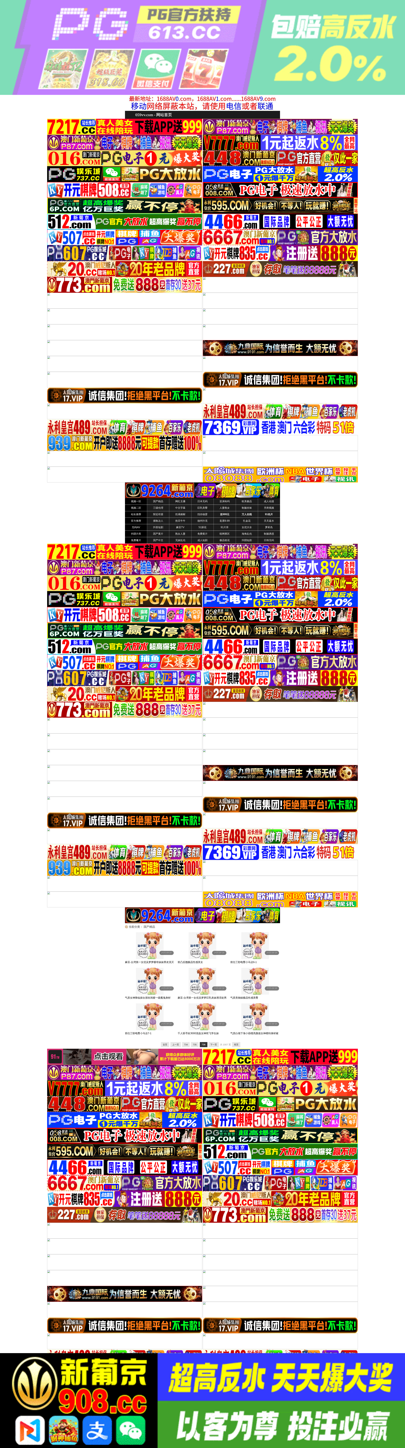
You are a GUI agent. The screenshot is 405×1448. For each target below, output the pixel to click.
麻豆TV (180, 527)
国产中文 (158, 540)
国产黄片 (158, 533)
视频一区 (136, 501)
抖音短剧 (158, 527)
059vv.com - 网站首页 (153, 115)
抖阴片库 (136, 533)
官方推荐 (136, 520)
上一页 (175, 1044)
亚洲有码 (225, 501)
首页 (165, 1044)
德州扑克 (202, 520)
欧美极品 (247, 501)
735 (195, 1044)
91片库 (225, 527)
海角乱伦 (247, 533)
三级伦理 (158, 507)
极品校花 (225, 540)
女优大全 (247, 527)
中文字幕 (180, 507)
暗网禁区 (225, 533)
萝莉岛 (269, 527)
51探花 (202, 527)
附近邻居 (158, 514)
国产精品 (158, 501)
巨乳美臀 (202, 507)
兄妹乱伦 (180, 540)
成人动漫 (269, 501)
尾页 (236, 1044)
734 (186, 1044)
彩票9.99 (225, 520)
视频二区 (136, 507)
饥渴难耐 (180, 514)
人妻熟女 (225, 507)
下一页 (213, 1044)
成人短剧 (202, 540)
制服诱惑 (269, 533)
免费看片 (136, 540)
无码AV (136, 527)
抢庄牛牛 (180, 520)
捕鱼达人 (158, 520)
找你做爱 (202, 514)
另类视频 (269, 507)
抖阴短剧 (247, 540)
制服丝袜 (247, 507)
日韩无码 (269, 540)
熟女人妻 (180, 533)
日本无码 (202, 501)
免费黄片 (202, 533)
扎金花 (247, 520)
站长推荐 (136, 514)
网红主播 (180, 501)
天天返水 (269, 520)
